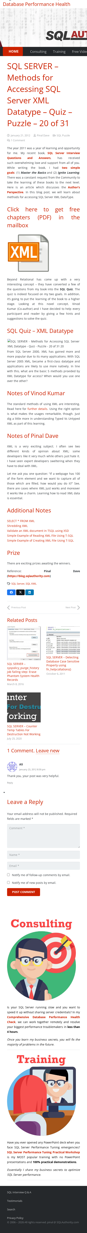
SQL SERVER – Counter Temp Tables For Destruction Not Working (23, 730)
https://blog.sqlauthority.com (29, 576)
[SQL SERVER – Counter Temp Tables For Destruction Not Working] (24, 707)
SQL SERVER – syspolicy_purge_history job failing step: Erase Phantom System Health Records (23, 672)
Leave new (47, 750)
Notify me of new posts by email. (34, 883)
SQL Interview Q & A (19, 1192)
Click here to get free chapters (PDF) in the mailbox (43, 217)
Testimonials (14, 1201)
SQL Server (17, 583)
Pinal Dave (43, 135)
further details (38, 409)
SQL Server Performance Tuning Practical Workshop (43, 1152)
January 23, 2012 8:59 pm (32, 769)
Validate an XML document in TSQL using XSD (38, 531)
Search (11, 1209)
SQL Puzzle (63, 135)
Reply (10, 782)
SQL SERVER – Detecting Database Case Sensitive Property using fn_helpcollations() (62, 663)
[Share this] (11, 592)
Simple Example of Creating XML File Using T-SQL (40, 540)
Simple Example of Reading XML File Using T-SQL (40, 536)
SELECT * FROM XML (21, 521)
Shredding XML (17, 526)
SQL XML (31, 583)
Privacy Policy (15, 1218)
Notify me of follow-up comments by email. (41, 875)
